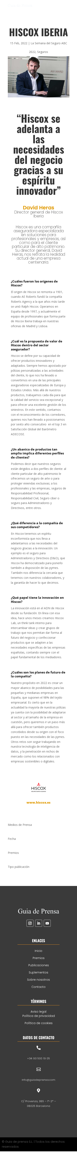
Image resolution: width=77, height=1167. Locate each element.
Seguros (42, 52)
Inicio (38, 951)
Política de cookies (39, 1023)
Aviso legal (38, 1011)
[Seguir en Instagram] (29, 923)
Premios (39, 958)
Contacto (38, 987)
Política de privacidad (38, 1016)
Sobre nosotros (38, 980)
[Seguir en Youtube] (47, 923)
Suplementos (38, 972)
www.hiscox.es (38, 802)
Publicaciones (38, 965)
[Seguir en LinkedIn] (38, 923)
